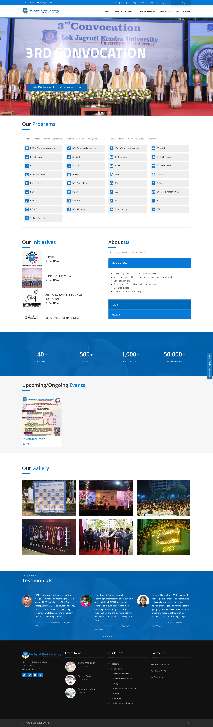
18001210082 (29, 2)
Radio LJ (115, 693)
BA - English (35, 183)
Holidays (115, 663)
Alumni (150, 2)
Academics (129, 11)
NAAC (116, 2)
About (107, 11)
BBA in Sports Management (127, 148)
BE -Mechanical (164, 165)
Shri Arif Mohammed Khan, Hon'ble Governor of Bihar (56, 87)
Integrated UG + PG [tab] (96, 138)
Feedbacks (116, 698)
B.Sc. (159, 200)
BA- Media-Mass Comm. (168, 191)
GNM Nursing (121, 209)
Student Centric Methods (122, 703)
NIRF (188, 722)
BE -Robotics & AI (38, 174)
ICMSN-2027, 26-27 (34, 439)
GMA (117, 174)
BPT (116, 200)
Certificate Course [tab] (136, 138)
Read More (53, 261)
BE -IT (117, 165)
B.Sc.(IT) (33, 209)
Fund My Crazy (84, 676)
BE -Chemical (36, 157)
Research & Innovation (146, 11)
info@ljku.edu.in (45, 2)
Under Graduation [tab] (32, 138)
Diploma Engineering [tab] (53, 138)
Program (117, 11)
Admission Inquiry (181, 3)
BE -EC (33, 165)
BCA (32, 191)
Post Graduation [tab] (117, 138)
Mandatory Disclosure (136, 2)
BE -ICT (75, 165)
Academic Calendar (120, 673)
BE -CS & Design (164, 157)
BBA (116, 183)
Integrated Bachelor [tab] (75, 138)
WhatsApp (158, 677)
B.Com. (160, 183)
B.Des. (75, 191)
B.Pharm (34, 200)
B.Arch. (160, 174)
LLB (116, 191)
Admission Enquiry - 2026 (209, 366)
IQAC (123, 2)
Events (162, 11)
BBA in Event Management (42, 148)
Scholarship (116, 668)
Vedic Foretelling (37, 218)
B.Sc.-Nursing (78, 209)
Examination (174, 11)
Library (114, 683)
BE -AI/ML (161, 148)
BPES (159, 209)
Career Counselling (86, 689)
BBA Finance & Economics (84, 148)
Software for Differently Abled (125, 688)
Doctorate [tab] (152, 138)
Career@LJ (160, 2)
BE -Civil (76, 157)
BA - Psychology (79, 183)
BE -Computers (122, 157)
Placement (186, 11)
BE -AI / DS (77, 174)
